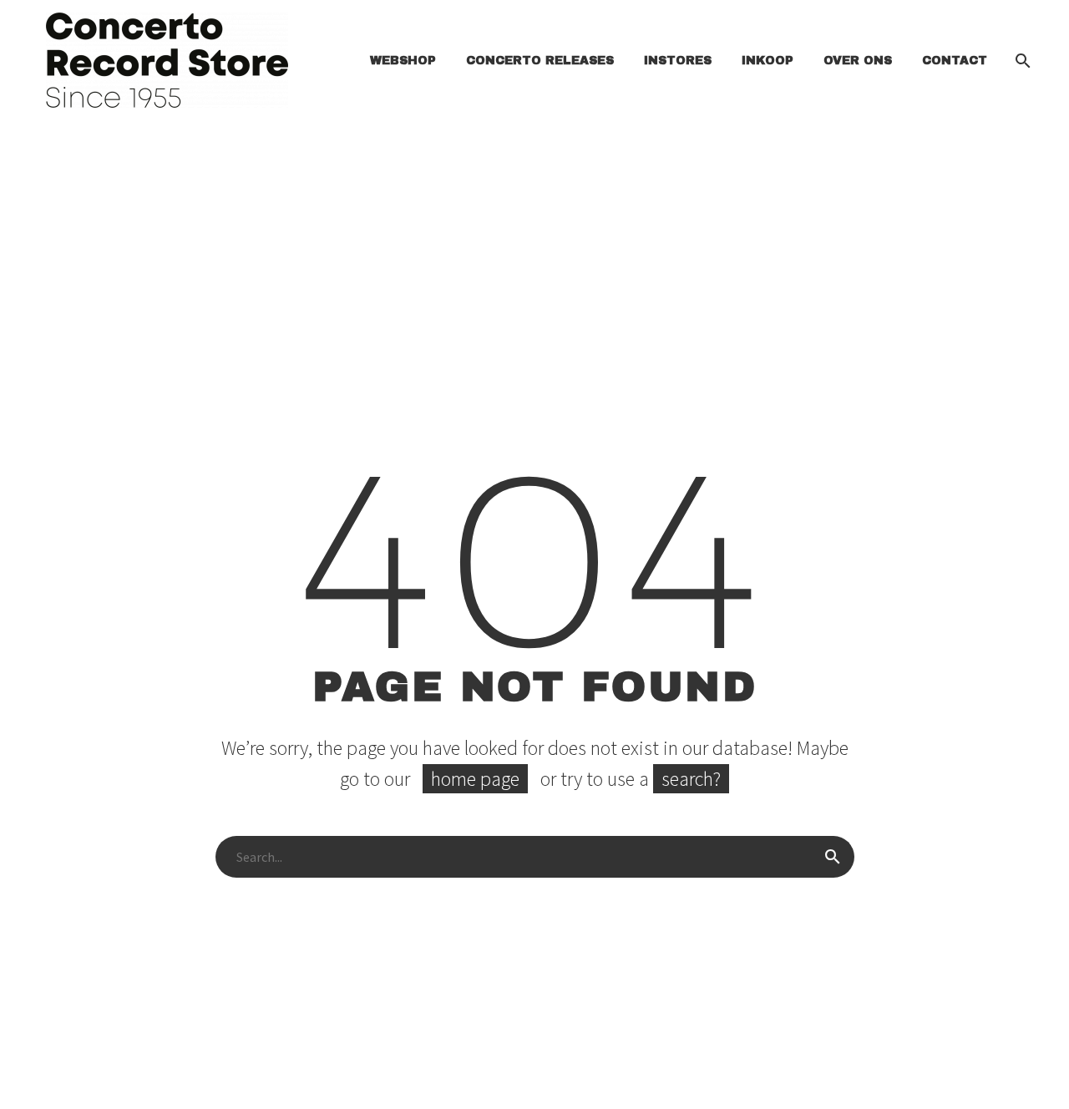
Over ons (857, 60)
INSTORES (678, 60)
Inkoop (767, 60)
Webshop (403, 60)
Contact (954, 60)
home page (475, 779)
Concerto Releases (540, 60)
